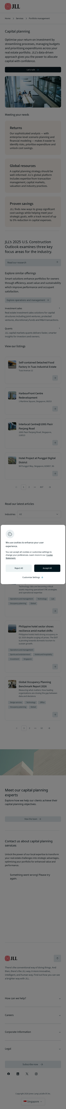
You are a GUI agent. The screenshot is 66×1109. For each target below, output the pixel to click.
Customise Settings (33, 577)
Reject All (19, 568)
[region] (33, 554)
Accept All (47, 568)
